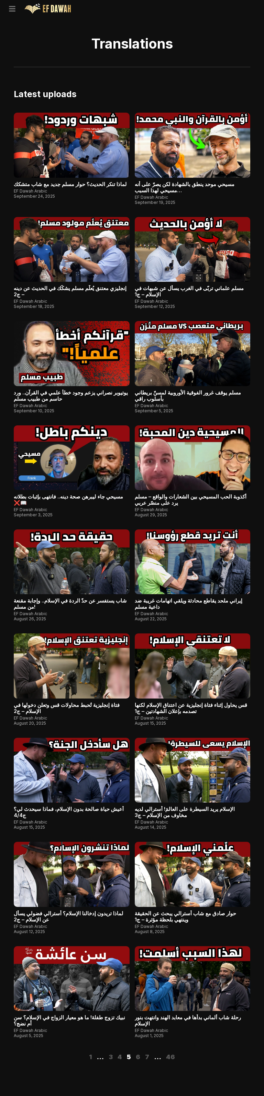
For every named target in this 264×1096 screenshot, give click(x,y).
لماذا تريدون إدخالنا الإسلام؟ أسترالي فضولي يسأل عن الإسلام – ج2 (68, 916)
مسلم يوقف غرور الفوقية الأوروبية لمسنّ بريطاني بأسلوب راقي (188, 395)
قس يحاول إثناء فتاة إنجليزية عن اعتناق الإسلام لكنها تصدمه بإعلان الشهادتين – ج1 (191, 708)
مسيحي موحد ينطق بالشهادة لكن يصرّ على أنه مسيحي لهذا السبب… (184, 187)
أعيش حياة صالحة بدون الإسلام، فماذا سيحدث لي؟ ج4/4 (69, 812)
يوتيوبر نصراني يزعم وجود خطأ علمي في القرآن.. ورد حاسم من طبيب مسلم (71, 395)
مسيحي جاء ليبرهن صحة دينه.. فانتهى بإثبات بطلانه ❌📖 (68, 499)
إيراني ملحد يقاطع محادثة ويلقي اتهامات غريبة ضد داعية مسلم (188, 603)
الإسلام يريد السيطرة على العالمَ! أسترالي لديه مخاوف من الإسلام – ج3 (185, 812)
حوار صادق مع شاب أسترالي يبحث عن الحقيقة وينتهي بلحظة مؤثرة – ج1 (185, 916)
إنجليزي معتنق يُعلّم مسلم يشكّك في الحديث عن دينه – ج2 (70, 291)
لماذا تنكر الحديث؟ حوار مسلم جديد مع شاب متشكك (70, 184)
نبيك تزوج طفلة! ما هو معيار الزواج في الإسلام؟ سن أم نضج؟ (69, 1020)
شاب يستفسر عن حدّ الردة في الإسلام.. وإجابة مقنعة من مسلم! (70, 603)
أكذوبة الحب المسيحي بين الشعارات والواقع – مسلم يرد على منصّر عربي (190, 499)
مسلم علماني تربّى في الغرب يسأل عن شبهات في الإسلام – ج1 (189, 291)
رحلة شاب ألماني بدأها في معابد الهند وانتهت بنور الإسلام (188, 1020)
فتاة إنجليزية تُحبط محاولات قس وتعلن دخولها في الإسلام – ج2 (67, 708)
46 (170, 1057)
